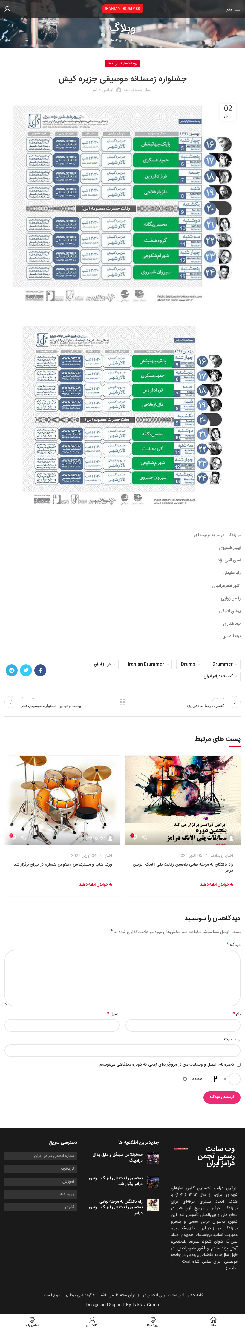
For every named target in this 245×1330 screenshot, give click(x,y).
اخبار (229, 855)
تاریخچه (67, 1169)
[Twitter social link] (26, 670)
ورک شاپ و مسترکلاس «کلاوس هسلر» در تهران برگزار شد (63, 864)
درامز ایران (102, 664)
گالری (69, 1207)
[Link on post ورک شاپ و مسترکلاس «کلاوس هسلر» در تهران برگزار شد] (62, 800)
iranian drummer (146, 664)
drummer (222, 664)
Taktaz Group (145, 1305)
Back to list (122, 702)
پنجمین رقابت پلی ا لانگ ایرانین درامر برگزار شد (116, 1181)
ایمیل (113, 1014)
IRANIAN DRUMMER (122, 9)
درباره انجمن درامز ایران (54, 1156)
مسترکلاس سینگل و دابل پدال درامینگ (118, 1157)
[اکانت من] (7, 9)
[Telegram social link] (12, 670)
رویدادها (117, 40)
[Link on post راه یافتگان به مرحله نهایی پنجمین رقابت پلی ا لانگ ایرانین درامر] (183, 800)
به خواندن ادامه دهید (216, 884)
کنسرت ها (115, 64)
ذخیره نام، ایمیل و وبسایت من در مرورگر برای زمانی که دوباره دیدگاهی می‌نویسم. (166, 1064)
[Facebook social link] (40, 670)
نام (237, 1014)
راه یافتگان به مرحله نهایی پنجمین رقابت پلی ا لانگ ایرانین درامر (183, 867)
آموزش (68, 1182)
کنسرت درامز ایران (218, 676)
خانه (131, 40)
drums (188, 664)
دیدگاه (234, 945)
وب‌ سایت (232, 1039)
